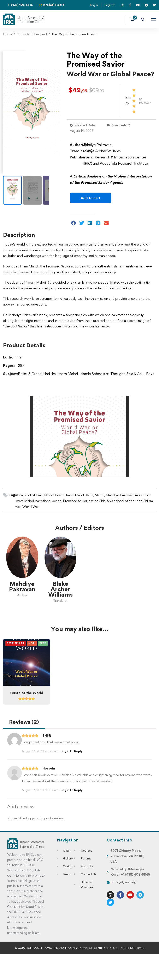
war (18, 507)
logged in (32, 818)
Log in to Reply (71, 751)
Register (109, 5)
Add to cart (90, 198)
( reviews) (145, 100)
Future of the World (26, 693)
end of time (34, 495)
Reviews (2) (24, 721)
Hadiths (49, 374)
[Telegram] (140, 895)
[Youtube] (130, 895)
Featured (40, 34)
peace (56, 501)
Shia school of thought (124, 501)
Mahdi (99, 495)
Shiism (148, 501)
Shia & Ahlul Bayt (140, 374)
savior (93, 501)
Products (23, 34)
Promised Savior (75, 501)
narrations (42, 501)
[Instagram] (110, 895)
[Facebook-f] (120, 895)
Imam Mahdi (67, 374)
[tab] (24, 722)
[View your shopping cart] (133, 19)
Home (7, 34)
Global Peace (54, 495)
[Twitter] (110, 902)
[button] (73, 223)
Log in (94, 5)
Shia (102, 501)
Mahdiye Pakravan (120, 495)
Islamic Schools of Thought (102, 374)
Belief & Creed (30, 374)
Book (19, 495)
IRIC (89, 495)
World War (30, 507)
